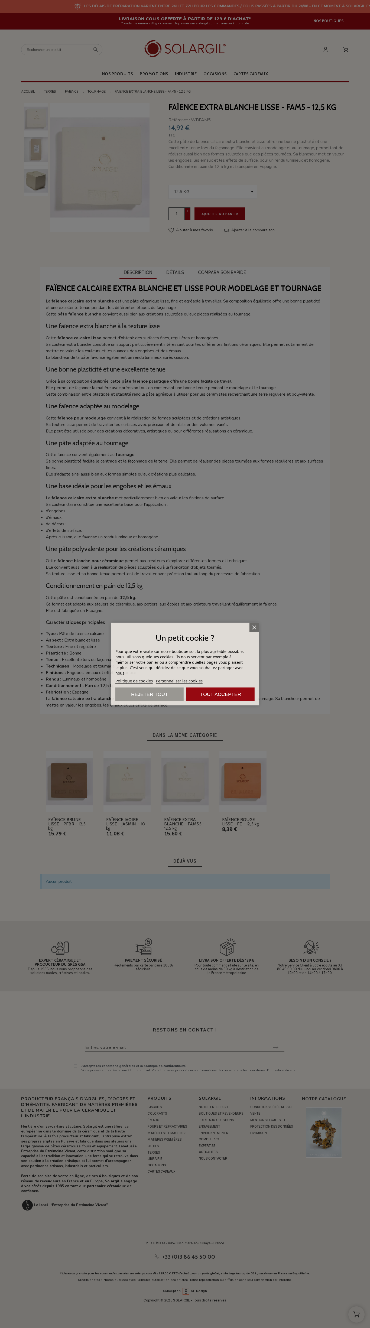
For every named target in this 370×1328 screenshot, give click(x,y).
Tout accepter (220, 694)
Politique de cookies (134, 680)
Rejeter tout (149, 694)
